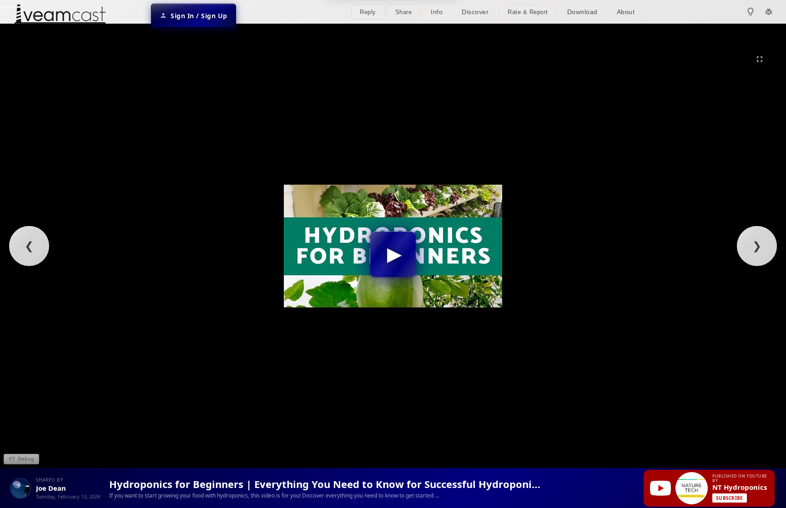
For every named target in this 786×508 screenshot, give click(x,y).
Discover (475, 11)
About (626, 11)
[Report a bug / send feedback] (769, 12)
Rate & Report (528, 12)
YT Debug (21, 459)
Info (437, 11)
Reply (368, 12)
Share (403, 12)
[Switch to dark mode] (750, 12)
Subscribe (729, 498)
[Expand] (759, 59)
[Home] (60, 15)
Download (582, 11)
